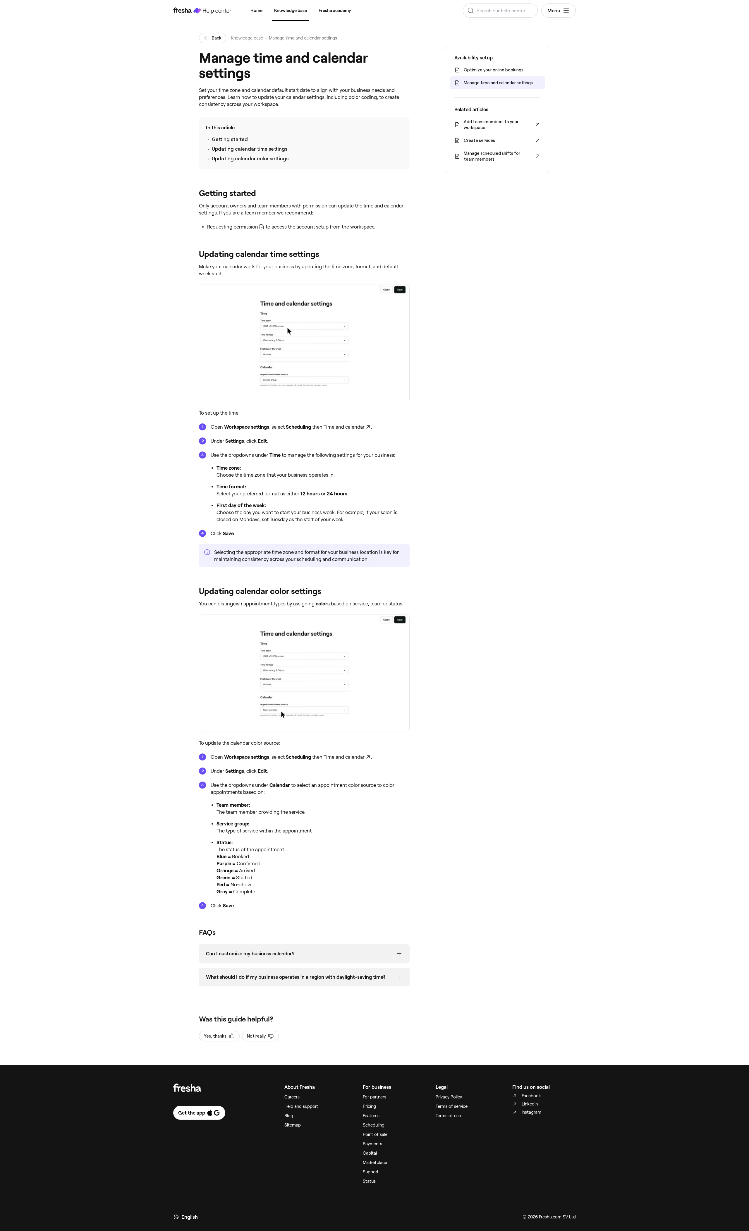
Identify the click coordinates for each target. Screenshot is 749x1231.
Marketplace (375, 1162)
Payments (372, 1143)
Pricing (369, 1106)
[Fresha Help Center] (202, 10)
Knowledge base (290, 10)
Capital (370, 1153)
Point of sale (375, 1134)
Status (369, 1181)
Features (371, 1115)
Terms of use (448, 1115)
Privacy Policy (449, 1097)
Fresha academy (335, 10)
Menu (553, 10)
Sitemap (292, 1125)
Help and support (301, 1106)
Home (256, 10)
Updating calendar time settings (249, 149)
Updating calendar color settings (250, 158)
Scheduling (373, 1125)
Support (371, 1172)
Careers (292, 1097)
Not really (256, 1036)
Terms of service (452, 1106)
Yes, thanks (215, 1036)
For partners (374, 1097)
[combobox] (500, 11)
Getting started (230, 139)
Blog (288, 1115)
